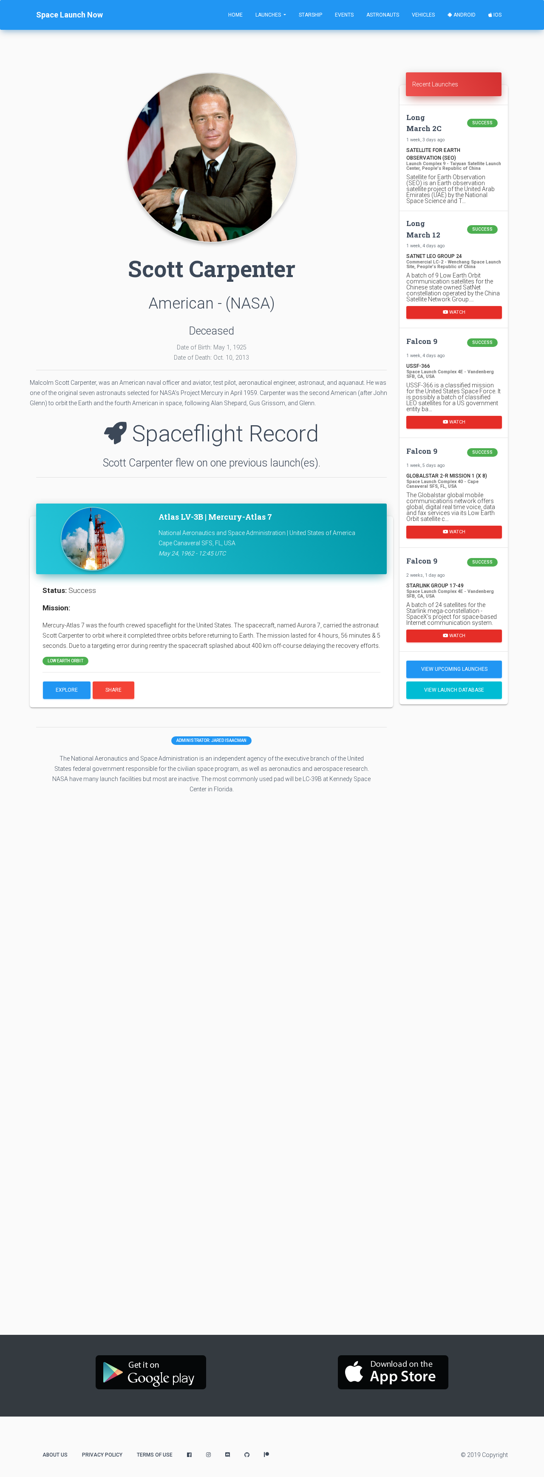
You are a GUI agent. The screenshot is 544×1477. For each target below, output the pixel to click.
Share (113, 690)
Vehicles (423, 15)
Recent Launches (435, 84)
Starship (310, 15)
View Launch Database (454, 690)
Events (344, 15)
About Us (55, 1455)
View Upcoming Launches (454, 669)
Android (464, 15)
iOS (497, 15)
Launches (268, 15)
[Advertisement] (454, 845)
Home (235, 15)
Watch (456, 312)
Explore (67, 690)
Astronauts (382, 15)
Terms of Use (155, 1455)
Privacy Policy (102, 1455)
